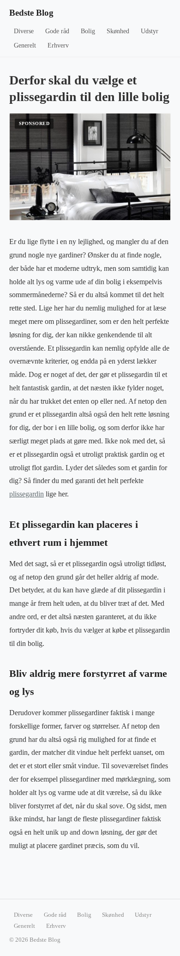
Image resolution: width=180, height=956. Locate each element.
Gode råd (57, 31)
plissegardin (26, 494)
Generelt (25, 45)
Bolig (88, 31)
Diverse (24, 31)
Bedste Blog (31, 13)
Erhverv (58, 45)
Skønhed (118, 31)
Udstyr (149, 31)
